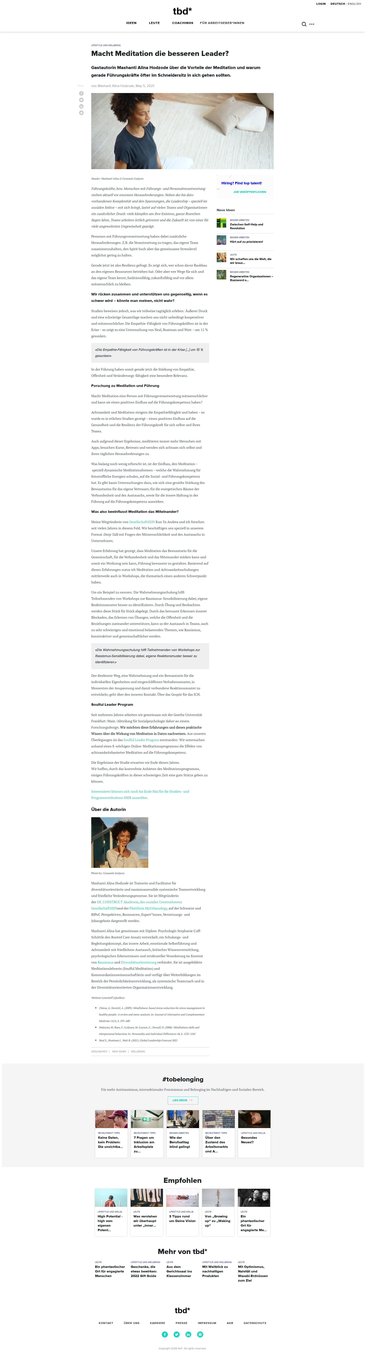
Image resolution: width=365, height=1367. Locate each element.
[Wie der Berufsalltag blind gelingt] (183, 1119)
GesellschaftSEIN (142, 522)
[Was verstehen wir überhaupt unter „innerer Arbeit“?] (147, 1198)
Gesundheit (99, 1051)
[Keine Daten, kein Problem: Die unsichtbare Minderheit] (111, 1119)
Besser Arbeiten (239, 220)
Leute (154, 23)
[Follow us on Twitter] (177, 1336)
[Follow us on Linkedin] (188, 1336)
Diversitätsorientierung (138, 962)
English (354, 3)
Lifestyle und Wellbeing (106, 45)
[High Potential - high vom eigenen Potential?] (111, 1198)
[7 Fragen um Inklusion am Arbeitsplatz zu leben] (147, 1119)
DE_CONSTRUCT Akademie (117, 902)
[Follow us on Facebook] (165, 1336)
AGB (230, 1323)
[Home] (182, 11)
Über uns (132, 1323)
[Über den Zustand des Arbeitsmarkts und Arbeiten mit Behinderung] (218, 1119)
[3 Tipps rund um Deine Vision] (182, 1198)
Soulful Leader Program (141, 740)
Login (321, 3)
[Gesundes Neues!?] (254, 1119)
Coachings (182, 23)
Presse (181, 1323)
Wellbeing (138, 1051)
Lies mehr (180, 1100)
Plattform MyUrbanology (148, 908)
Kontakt (106, 1323)
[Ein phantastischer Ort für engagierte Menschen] (254, 1198)
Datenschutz (255, 1323)
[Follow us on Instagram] (200, 1336)
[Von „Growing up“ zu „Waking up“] (218, 1198)
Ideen (131, 23)
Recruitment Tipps (109, 1133)
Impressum (207, 1323)
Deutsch (338, 3)
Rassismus (105, 962)
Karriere (157, 1323)
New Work (119, 1051)
